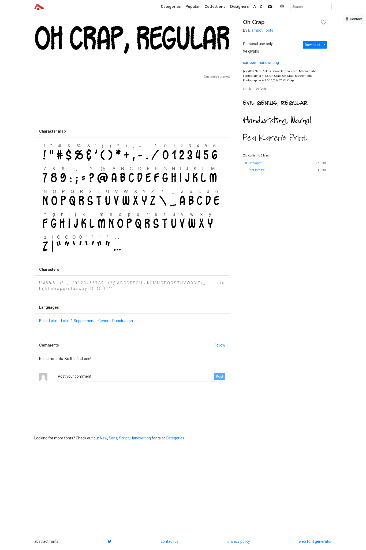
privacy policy (238, 541)
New (103, 438)
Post (219, 376)
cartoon (249, 62)
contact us (169, 541)
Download (312, 45)
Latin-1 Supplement (78, 321)
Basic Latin (48, 321)
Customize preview (217, 76)
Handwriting (140, 438)
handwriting (269, 62)
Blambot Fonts (260, 30)
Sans (113, 438)
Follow (220, 345)
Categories (175, 438)
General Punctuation (115, 321)
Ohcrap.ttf (256, 163)
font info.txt (257, 170)
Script (124, 438)
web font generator (315, 541)
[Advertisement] (132, 102)
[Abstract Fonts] (39, 6)
